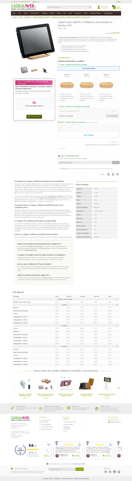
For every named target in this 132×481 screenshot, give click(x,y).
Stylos (13, 13)
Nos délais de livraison (47, 427)
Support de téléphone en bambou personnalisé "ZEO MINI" (45, 394)
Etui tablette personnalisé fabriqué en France (86, 394)
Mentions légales (68, 424)
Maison (25, 13)
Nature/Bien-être (35, 13)
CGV (65, 431)
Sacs (20, 13)
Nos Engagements (108, 13)
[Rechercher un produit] (90, 7)
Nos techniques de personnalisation (45, 421)
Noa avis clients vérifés (70, 422)
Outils (70, 13)
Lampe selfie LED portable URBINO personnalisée (25, 394)
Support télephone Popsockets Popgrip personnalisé (66, 394)
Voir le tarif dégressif (64, 57)
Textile (85, 13)
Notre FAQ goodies (46, 424)
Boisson (52, 13)
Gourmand (44, 13)
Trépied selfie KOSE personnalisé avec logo (107, 394)
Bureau (58, 13)
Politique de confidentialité (66, 428)
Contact (37, 2)
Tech (65, 13)
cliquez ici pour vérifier (79, 464)
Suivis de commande (46, 429)
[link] (108, 174)
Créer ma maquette (34, 116)
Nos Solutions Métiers (95, 13)
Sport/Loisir (78, 13)
